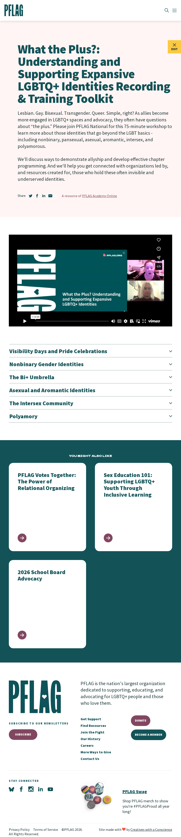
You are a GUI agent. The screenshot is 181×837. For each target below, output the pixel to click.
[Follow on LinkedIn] (40, 789)
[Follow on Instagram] (31, 789)
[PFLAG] (13, 10)
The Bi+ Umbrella (31, 377)
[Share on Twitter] (30, 195)
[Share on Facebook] (37, 195)
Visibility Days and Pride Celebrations (58, 351)
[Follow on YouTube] (50, 789)
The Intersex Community (41, 403)
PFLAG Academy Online (99, 196)
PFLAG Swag (135, 791)
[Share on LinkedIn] (43, 195)
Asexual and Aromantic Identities (52, 390)
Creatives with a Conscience (151, 829)
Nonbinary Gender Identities (46, 364)
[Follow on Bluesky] (11, 789)
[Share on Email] (50, 195)
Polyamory (23, 416)
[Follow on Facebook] (21, 789)
